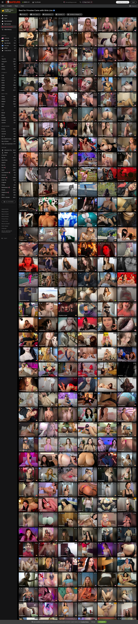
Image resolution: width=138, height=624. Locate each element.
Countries (60, 14)
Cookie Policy (85, 622)
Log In (133, 2)
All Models (4, 228)
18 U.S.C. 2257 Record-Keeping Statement (7, 231)
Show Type (35, 14)
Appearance (48, 14)
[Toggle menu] (2, 2)
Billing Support (5, 211)
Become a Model (5, 223)
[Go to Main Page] (13, 2)
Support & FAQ (5, 209)
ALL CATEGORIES (9, 201)
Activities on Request (75, 14)
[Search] (80, 2)
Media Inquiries (5, 216)
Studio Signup (5, 226)
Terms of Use (5, 221)
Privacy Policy (5, 218)
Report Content (5, 214)
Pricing (23, 14)
